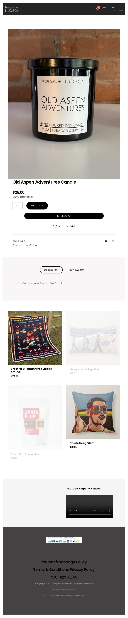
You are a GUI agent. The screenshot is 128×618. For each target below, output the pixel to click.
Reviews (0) (76, 270)
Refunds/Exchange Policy (64, 562)
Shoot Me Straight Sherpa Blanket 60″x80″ (31, 370)
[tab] (51, 269)
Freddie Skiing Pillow (81, 443)
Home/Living (30, 245)
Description (51, 270)
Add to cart (37, 205)
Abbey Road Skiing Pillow (84, 369)
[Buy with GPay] (64, 216)
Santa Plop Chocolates (25, 454)
